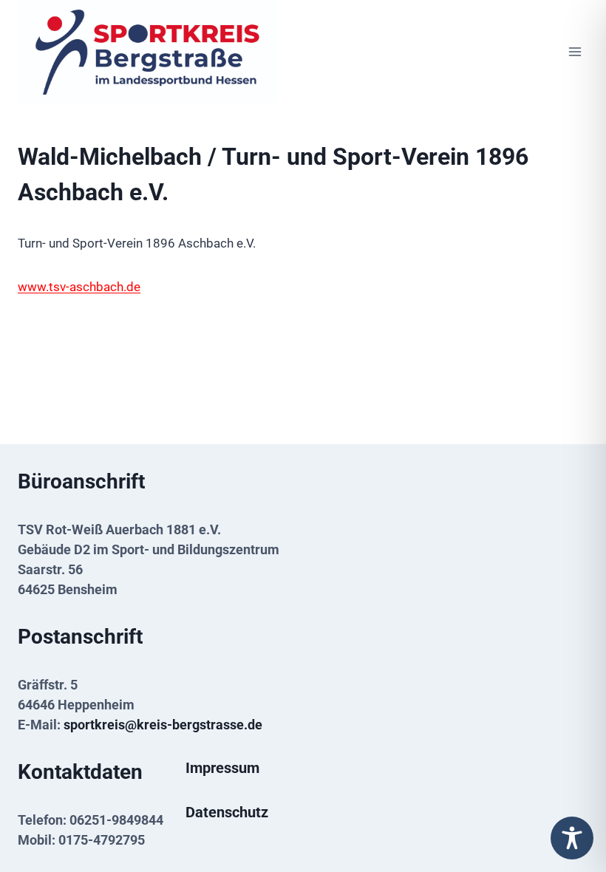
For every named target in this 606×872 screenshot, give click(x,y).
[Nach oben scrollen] (571, 807)
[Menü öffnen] (574, 52)
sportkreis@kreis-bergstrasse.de (163, 724)
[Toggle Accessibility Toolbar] (572, 838)
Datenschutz (226, 812)
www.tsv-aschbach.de (79, 286)
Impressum (222, 768)
